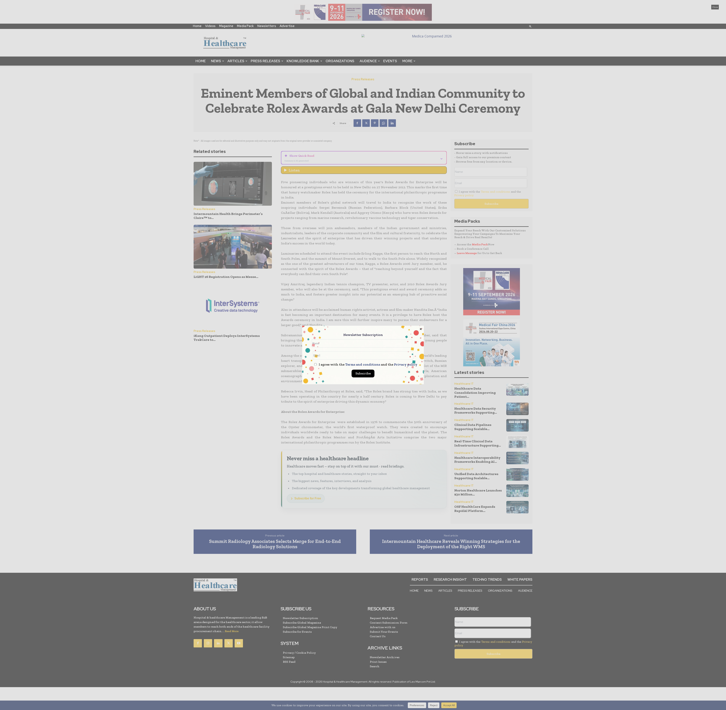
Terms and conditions (362, 365)
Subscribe (363, 373)
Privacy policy (405, 365)
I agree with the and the (367, 365)
